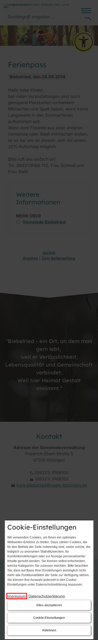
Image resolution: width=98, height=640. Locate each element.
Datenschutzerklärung (46, 596)
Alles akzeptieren (49, 605)
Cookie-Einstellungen (49, 618)
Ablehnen (49, 630)
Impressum (16, 596)
